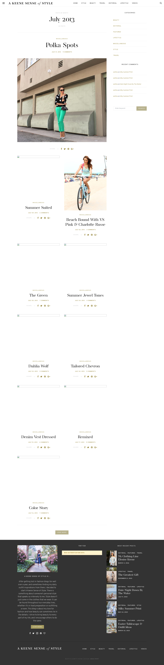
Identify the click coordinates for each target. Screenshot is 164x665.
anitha (115, 72)
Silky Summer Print (126, 72)
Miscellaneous (62, 39)
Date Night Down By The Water (130, 84)
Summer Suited (38, 208)
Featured (117, 32)
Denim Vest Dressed (38, 437)
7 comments (44, 300)
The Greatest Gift (128, 574)
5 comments (91, 371)
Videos (135, 3)
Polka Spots (62, 45)
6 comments (44, 213)
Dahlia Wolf (38, 366)
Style (83, 3)
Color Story (38, 508)
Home (75, 3)
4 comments (44, 442)
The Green (38, 295)
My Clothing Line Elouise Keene (128, 558)
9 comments (67, 52)
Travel (102, 3)
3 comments (91, 230)
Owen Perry (94, 659)
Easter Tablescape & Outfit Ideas (130, 625)
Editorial (113, 3)
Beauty (93, 3)
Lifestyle (124, 3)
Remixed (85, 437)
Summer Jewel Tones (85, 295)
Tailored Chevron (85, 366)
